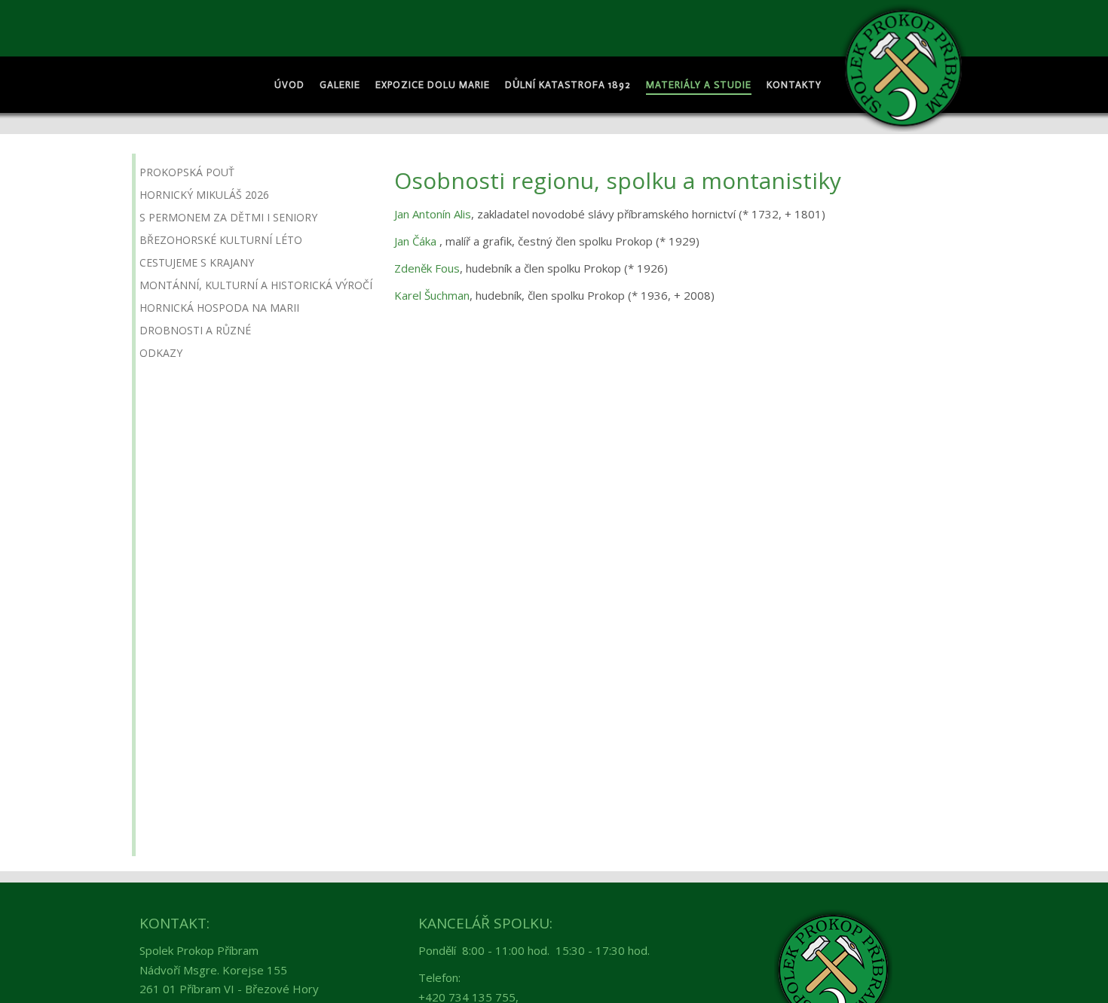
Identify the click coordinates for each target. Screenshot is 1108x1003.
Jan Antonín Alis (432, 213)
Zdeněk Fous (427, 268)
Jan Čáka (415, 240)
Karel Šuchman (432, 295)
